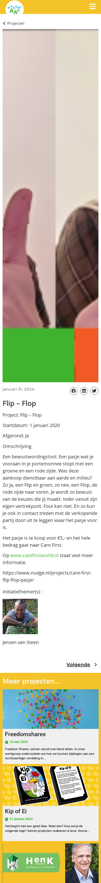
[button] (74, 391)
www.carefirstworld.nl (34, 555)
